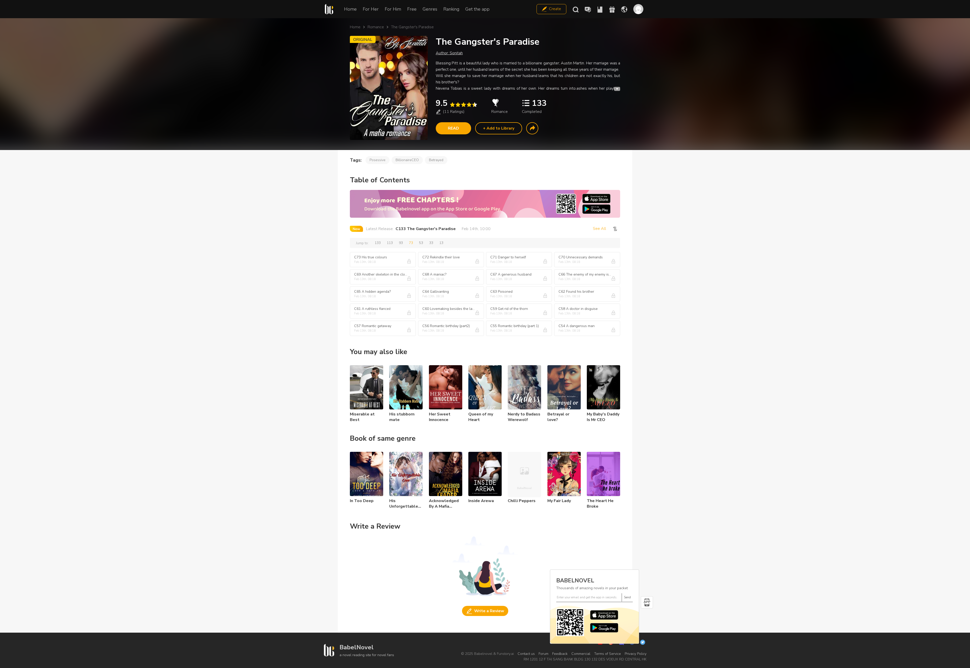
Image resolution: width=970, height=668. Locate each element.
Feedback (560, 653)
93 (401, 242)
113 (390, 242)
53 (421, 242)
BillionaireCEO (407, 160)
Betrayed (436, 160)
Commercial (580, 653)
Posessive (377, 160)
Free (412, 9)
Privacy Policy (635, 653)
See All (599, 228)
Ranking (451, 9)
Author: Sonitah (449, 53)
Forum (543, 653)
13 (441, 242)
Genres (430, 9)
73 (411, 242)
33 (431, 242)
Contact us (526, 653)
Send (627, 597)
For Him (393, 9)
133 (378, 242)
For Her (371, 9)
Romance (376, 27)
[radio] (452, 104)
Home (350, 9)
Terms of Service (607, 653)
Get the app (477, 9)
